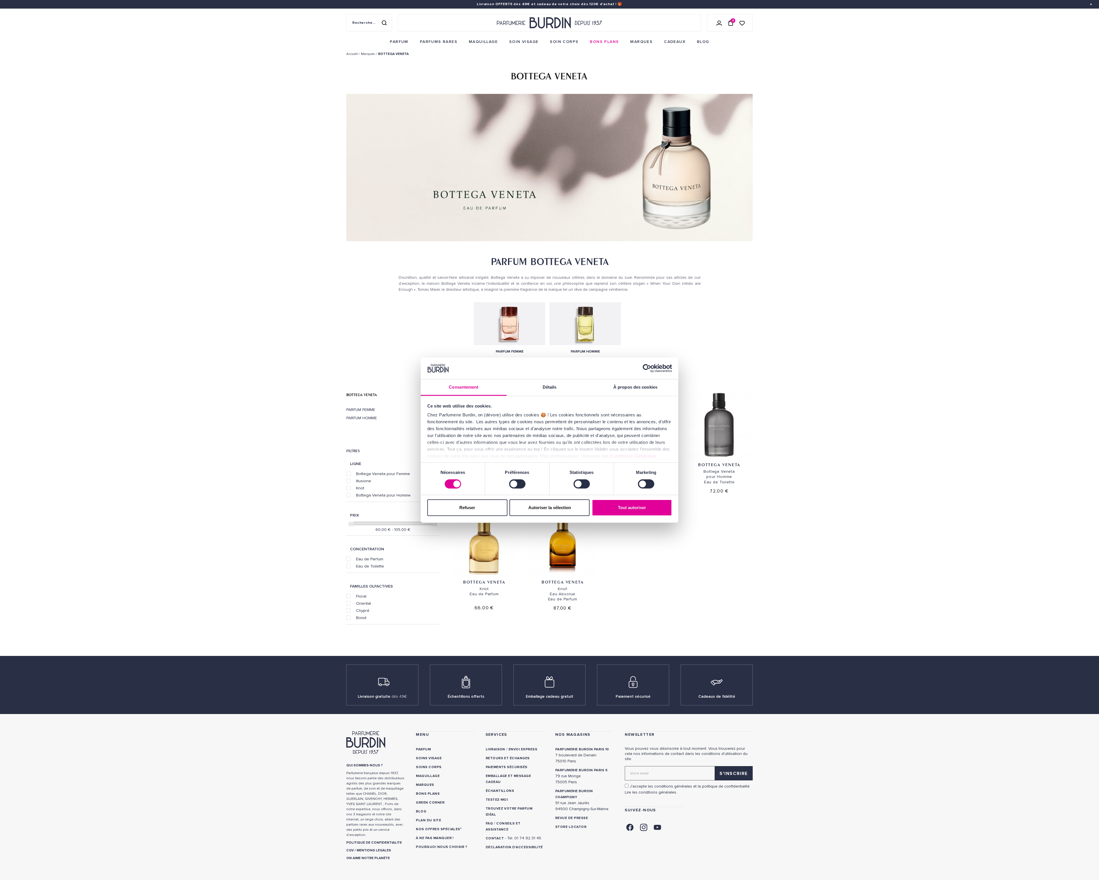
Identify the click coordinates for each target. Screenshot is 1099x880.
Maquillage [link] (428, 776)
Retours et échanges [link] (508, 758)
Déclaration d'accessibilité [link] (514, 847)
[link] (399, 42)
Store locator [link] (570, 827)
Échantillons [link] (500, 791)
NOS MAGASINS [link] (572, 734)
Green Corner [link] (430, 802)
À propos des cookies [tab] (635, 387)
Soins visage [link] (429, 758)
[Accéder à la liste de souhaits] (742, 22)
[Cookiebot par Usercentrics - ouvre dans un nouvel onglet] (647, 368)
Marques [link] (425, 785)
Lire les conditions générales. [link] (651, 792)
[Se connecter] (719, 23)
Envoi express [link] (523, 749)
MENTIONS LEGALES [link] (374, 850)
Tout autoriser (632, 507)
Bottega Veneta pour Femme (383, 473)
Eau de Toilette (370, 566)
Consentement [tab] (463, 387)
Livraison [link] (495, 749)
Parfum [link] (423, 749)
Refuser (467, 507)
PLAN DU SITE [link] (428, 820)
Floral (361, 596)
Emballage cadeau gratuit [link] (549, 696)
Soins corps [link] (428, 767)
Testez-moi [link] (497, 800)
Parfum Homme (361, 418)
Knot (360, 488)
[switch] (517, 484)
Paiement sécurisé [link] (633, 696)
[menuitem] (399, 42)
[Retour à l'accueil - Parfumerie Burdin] (549, 22)
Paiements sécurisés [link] (506, 767)
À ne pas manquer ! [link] (435, 838)
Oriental (363, 603)
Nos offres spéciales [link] (438, 829)
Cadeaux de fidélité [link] (716, 696)
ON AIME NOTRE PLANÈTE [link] (368, 858)
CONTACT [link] (495, 838)
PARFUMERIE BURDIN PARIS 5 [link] (581, 770)
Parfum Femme (360, 410)
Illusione (363, 480)
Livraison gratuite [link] (382, 696)
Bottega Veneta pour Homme (383, 495)
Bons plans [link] (428, 794)
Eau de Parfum (369, 558)
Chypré (362, 610)
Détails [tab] (550, 387)
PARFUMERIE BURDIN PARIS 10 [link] (582, 749)
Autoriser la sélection (549, 507)
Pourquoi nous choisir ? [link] (441, 847)
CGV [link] (350, 850)
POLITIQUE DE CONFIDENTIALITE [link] (374, 843)
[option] (549, 169)
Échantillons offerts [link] (466, 696)
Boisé (361, 617)
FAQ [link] (489, 823)
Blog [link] (421, 811)
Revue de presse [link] (571, 818)
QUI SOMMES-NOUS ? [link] (364, 765)
